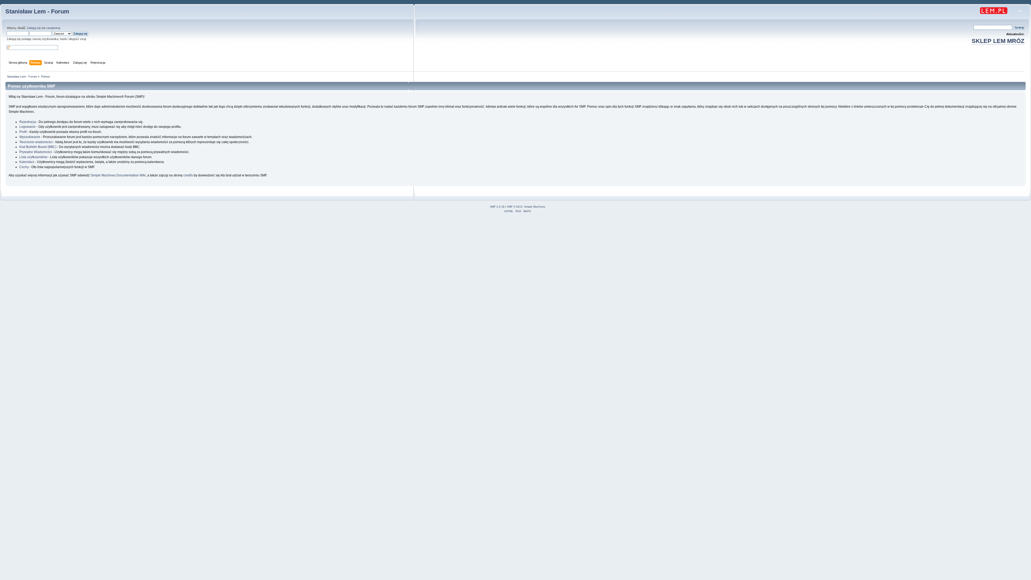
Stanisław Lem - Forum (37, 11)
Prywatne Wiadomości (35, 152)
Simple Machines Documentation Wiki (118, 175)
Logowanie (27, 127)
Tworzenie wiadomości (36, 142)
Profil (23, 132)
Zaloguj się (34, 28)
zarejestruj (53, 28)
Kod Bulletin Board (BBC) (37, 147)
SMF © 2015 (514, 206)
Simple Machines (534, 206)
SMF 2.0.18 (497, 206)
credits (188, 175)
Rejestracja (27, 122)
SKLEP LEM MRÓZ (998, 41)
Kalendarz (26, 162)
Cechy (24, 167)
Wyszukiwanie (29, 137)
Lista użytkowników (33, 157)
